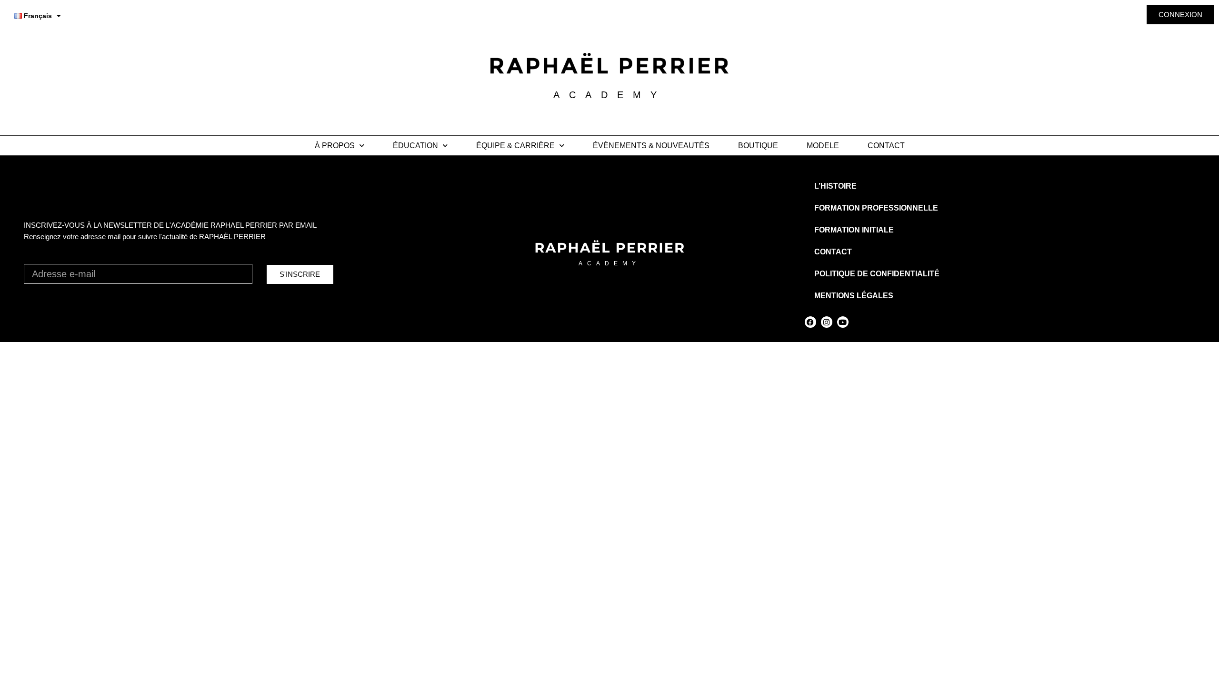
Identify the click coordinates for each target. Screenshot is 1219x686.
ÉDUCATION (415, 145)
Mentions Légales (853, 296)
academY (609, 95)
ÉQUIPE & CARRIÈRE (515, 145)
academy (609, 263)
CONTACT (886, 145)
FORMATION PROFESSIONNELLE (876, 208)
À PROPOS (335, 145)
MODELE (823, 145)
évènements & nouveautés (651, 145)
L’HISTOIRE (835, 186)
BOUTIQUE (758, 145)
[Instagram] (826, 322)
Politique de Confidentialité (876, 274)
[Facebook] (810, 322)
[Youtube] (843, 322)
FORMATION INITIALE (854, 230)
